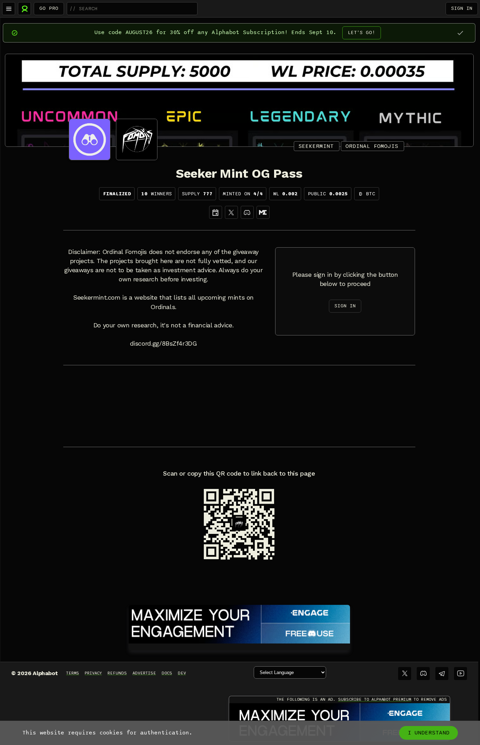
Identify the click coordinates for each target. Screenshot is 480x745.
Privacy (93, 673)
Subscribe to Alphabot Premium (374, 699)
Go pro (48, 8)
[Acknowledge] (460, 32)
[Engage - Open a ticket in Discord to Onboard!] (239, 622)
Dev (182, 673)
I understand (428, 732)
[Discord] (247, 212)
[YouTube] (460, 673)
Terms (72, 673)
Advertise (144, 673)
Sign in (461, 8)
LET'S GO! (361, 32)
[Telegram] (441, 673)
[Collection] (263, 212)
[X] (231, 212)
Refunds (117, 673)
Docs (167, 673)
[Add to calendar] (215, 212)
